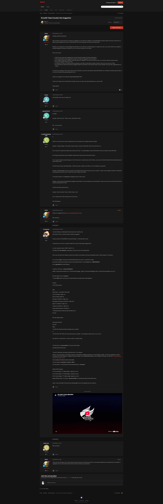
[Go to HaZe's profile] (42, 22)
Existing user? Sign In (111, 2)
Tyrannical (46, 229)
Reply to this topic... (52, 482)
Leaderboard (69, 10)
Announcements (56, 22)
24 (46, 146)
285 (47, 44)
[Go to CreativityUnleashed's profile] (46, 140)
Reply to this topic (117, 27)
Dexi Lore (46, 443)
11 (46, 122)
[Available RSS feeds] (122, 493)
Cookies (87, 500)
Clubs (41, 10)
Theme (76, 500)
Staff (56, 10)
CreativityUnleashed (46, 135)
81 (46, 240)
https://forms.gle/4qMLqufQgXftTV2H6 (74, 213)
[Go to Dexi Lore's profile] (46, 448)
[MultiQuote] (53, 90)
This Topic (117, 6)
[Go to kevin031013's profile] (46, 116)
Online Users (61, 10)
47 (46, 454)
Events (51, 10)
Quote (57, 89)
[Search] (121, 7)
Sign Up (120, 2)
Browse (42, 6)
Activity (47, 6)
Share (110, 22)
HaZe (46, 33)
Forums (46, 10)
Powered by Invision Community (81, 502)
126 (47, 106)
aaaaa (46, 95)
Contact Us (81, 500)
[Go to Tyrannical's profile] (46, 234)
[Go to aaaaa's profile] (46, 99)
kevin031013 (46, 111)
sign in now (69, 477)
